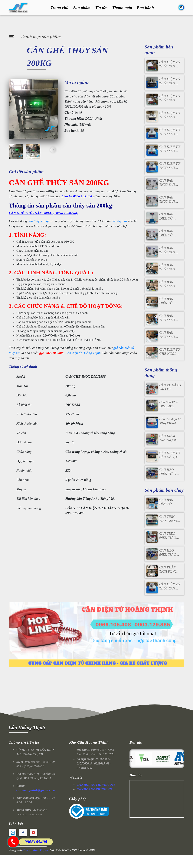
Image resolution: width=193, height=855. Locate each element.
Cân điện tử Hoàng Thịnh (83, 353)
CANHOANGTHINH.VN (94, 789)
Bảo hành (145, 7)
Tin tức (101, 7)
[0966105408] (13, 841)
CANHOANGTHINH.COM (96, 784)
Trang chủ (59, 7)
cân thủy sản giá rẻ (41, 221)
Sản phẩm (81, 7)
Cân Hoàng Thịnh (27, 727)
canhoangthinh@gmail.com (35, 790)
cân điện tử (119, 221)
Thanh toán (122, 7)
